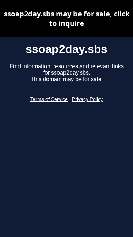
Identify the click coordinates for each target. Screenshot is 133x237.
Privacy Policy (87, 99)
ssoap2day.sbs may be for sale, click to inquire (66, 18)
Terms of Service (49, 99)
